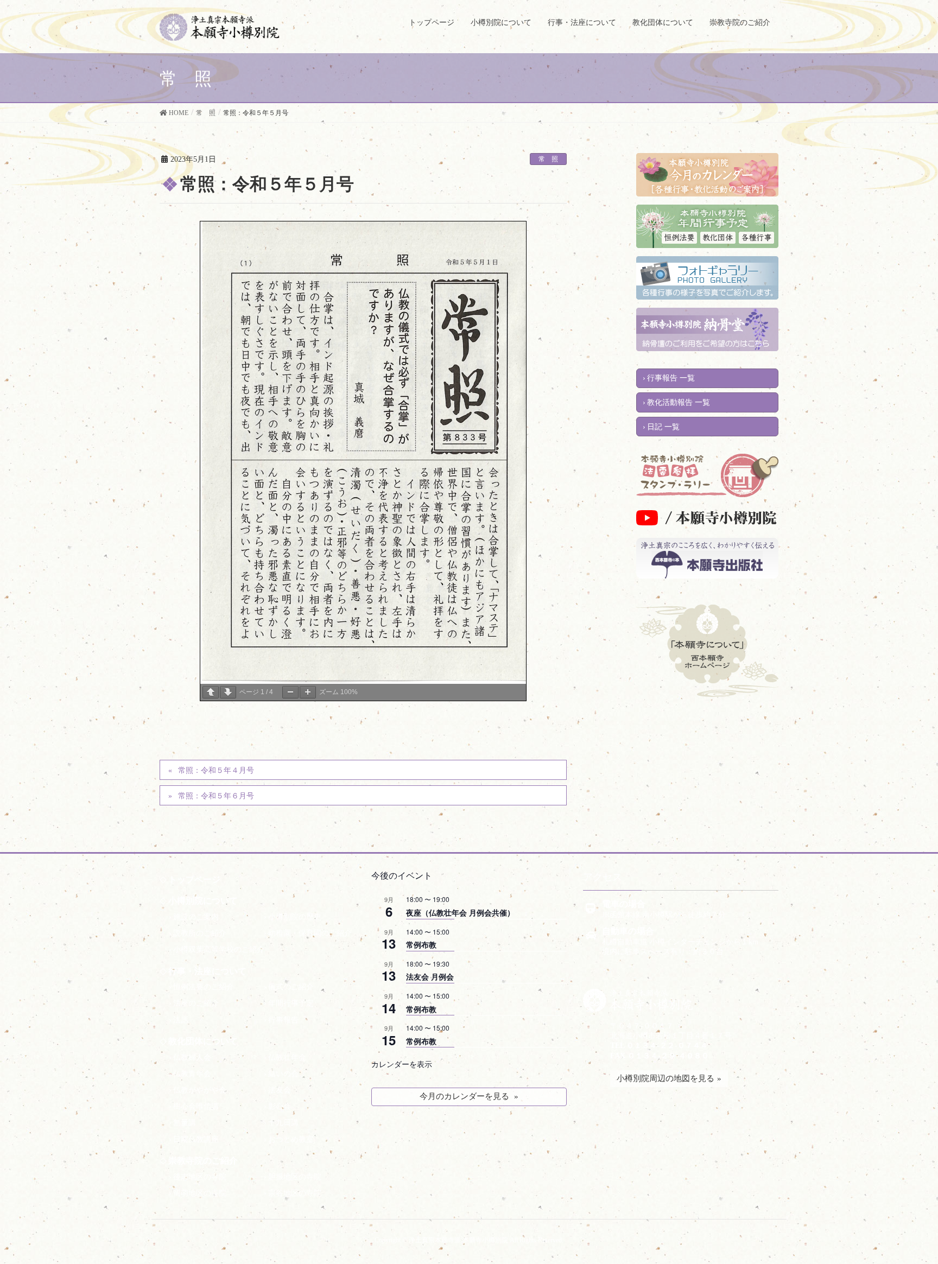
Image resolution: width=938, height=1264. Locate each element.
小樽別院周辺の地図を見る (665, 1078)
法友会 (279, 1090)
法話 (180, 1020)
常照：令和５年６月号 (216, 796)
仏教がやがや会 (199, 1090)
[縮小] (290, 692)
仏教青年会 (192, 1074)
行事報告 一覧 (671, 378)
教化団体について (203, 1041)
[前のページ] (210, 692)
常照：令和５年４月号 (216, 770)
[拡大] (308, 692)
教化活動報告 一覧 (678, 402)
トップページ (194, 879)
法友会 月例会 (430, 976)
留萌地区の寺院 (199, 1193)
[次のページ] (228, 692)
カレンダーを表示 (401, 1063)
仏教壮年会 (287, 1057)
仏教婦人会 (192, 1057)
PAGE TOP (903, 1240)
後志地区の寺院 (199, 1177)
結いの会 (283, 1074)
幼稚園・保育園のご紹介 (310, 933)
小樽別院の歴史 (294, 917)
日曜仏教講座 (196, 1139)
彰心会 (279, 1106)
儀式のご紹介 (291, 987)
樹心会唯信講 (196, 1106)
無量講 (184, 1123)
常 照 (548, 159)
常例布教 (421, 944)
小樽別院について (203, 900)
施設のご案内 (196, 917)
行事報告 (283, 1020)
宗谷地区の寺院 (294, 1193)
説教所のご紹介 (199, 933)
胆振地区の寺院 (294, 1177)
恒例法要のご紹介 (203, 987)
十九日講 (283, 1123)
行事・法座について (207, 971)
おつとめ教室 (291, 1139)
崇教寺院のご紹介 (203, 1160)
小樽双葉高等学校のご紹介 (218, 949)
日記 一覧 (663, 427)
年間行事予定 (291, 1003)
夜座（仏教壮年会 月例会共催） (460, 912)
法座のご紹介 (196, 1003)
